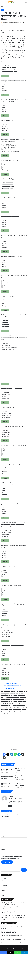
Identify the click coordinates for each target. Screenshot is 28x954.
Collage (4, 878)
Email (3, 843)
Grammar (4, 885)
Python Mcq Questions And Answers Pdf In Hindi (14, 915)
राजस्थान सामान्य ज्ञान (14, 749)
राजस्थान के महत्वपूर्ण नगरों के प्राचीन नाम (12, 686)
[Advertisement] (14, 367)
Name (3, 836)
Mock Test (4, 888)
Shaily (2, 939)
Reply (10, 806)
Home (3, 6)
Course (4, 880)
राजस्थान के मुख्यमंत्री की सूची (10, 683)
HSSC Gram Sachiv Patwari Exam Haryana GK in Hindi (7, 769)
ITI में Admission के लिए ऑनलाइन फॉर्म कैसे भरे (15, 939)
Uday (2, 942)
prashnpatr (5, 22)
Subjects (4, 890)
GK (7, 6)
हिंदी (3, 895)
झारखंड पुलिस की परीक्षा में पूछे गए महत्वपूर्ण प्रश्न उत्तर (15, 942)
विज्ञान (3, 893)
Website (3, 849)
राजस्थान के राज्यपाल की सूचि (10, 688)
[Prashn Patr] (10, 2)
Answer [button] (5, 76)
